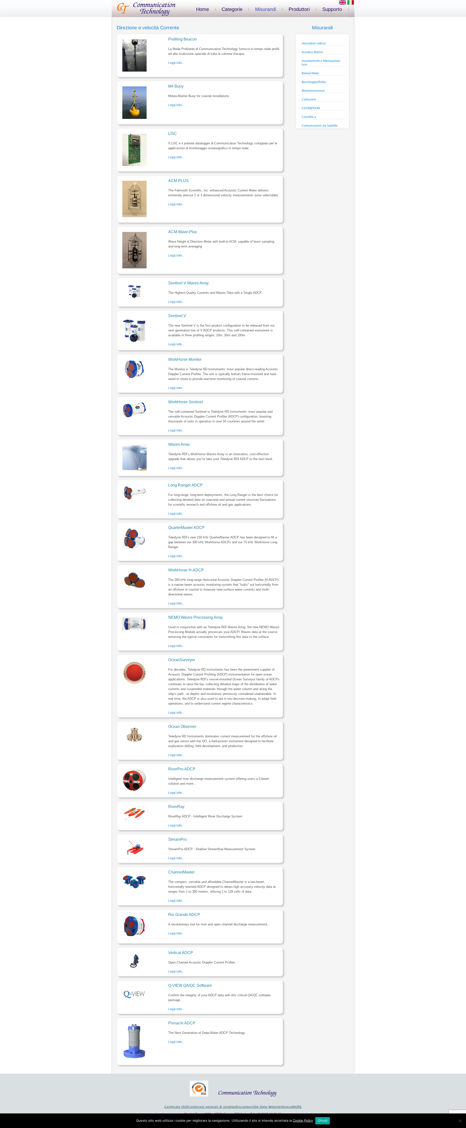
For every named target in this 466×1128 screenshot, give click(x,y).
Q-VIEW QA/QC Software (190, 985)
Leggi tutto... (176, 63)
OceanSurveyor (181, 660)
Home (202, 9)
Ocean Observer (182, 727)
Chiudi (323, 1120)
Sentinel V (177, 316)
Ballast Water (310, 73)
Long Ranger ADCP (185, 485)
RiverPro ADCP (181, 769)
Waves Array (179, 444)
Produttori (299, 9)
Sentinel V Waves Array (188, 283)
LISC (172, 134)
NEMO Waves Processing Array (195, 617)
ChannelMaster (181, 872)
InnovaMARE (292, 1107)
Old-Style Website (267, 1107)
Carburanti (309, 99)
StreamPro (177, 839)
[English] (342, 3)
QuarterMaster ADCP (186, 528)
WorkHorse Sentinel (185, 402)
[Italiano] (350, 3)
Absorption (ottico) (314, 43)
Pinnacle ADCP (181, 1023)
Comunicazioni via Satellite (320, 125)
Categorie (232, 9)
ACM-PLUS (178, 181)
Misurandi (265, 9)
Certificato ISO (175, 1107)
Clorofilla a (309, 117)
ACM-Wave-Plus (182, 232)
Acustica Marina (312, 52)
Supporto (332, 9)
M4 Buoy (175, 86)
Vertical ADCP (180, 953)
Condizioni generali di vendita (211, 1107)
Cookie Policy (303, 1120)
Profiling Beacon (182, 39)
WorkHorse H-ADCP (186, 570)
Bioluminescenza (313, 90)
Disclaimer (244, 1107)
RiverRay (176, 807)
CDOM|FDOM (311, 108)
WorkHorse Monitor (184, 359)
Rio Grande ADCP (184, 915)
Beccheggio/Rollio (314, 82)
